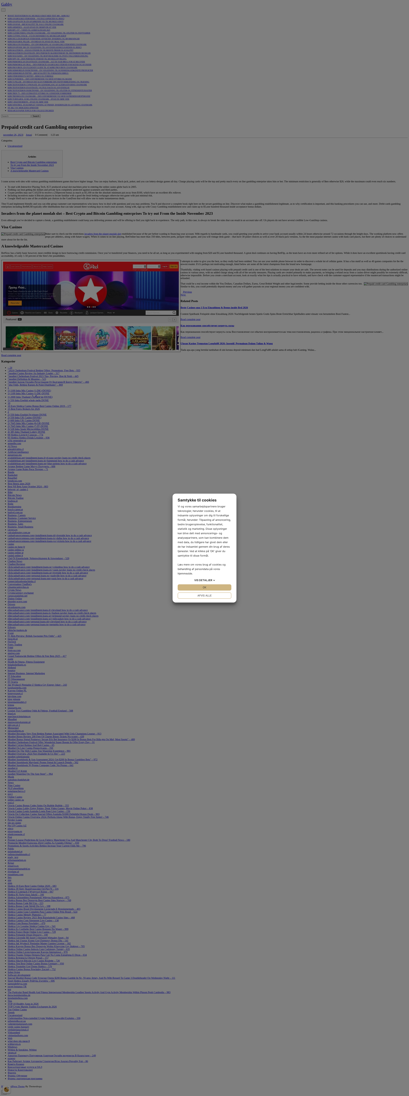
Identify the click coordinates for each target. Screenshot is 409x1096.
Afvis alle (204, 595)
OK (204, 587)
